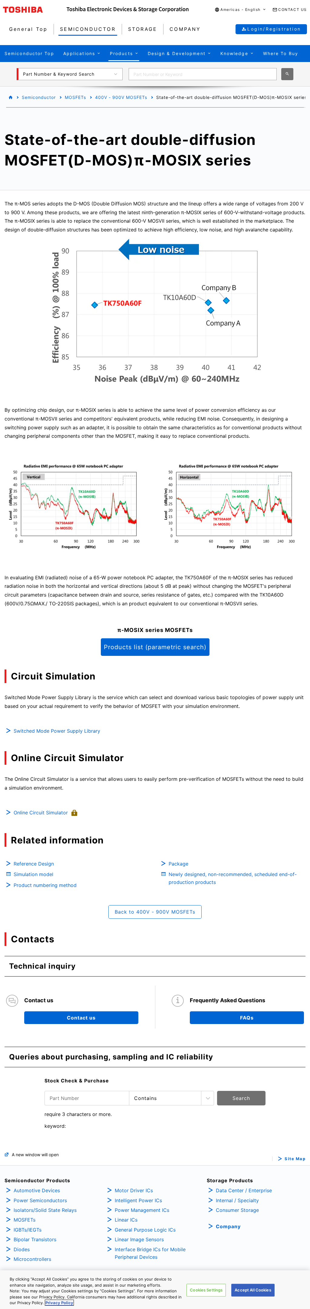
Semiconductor (39, 97)
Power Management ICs (142, 1210)
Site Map (295, 1159)
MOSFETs (75, 97)
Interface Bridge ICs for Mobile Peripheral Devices (150, 1253)
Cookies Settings (206, 1290)
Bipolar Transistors (35, 1239)
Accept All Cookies (253, 1290)
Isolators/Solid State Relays (45, 1210)
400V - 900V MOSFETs (121, 97)
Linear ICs (126, 1220)
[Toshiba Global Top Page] (35, 9)
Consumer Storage (237, 1210)
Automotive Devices (37, 1190)
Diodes (22, 1249)
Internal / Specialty (237, 1200)
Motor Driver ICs (134, 1190)
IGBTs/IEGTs (27, 1230)
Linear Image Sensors (139, 1239)
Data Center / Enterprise (244, 1190)
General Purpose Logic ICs (145, 1230)
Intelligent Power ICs (138, 1200)
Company (228, 1226)
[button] (240, 10)
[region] (155, 1289)
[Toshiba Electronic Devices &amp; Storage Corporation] (128, 9)
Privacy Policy (59, 1302)
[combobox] (203, 74)
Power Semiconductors (40, 1200)
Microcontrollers (32, 1259)
